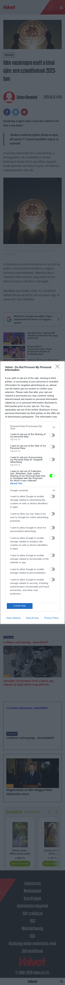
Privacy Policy (51, 618)
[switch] (52, 435)
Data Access (32, 618)
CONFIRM (20, 606)
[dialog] (32, 492)
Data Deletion (13, 618)
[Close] (58, 367)
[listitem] (32, 427)
